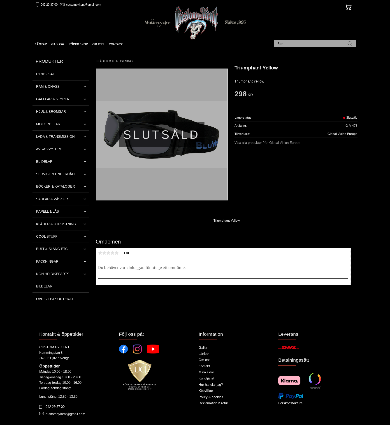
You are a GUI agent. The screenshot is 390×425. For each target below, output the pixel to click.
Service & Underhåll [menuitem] (56, 174)
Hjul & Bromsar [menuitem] (51, 111)
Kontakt (204, 366)
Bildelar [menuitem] (44, 286)
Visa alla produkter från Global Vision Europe (267, 143)
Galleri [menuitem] (57, 44)
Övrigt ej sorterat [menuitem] (54, 299)
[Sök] (350, 44)
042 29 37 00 (49, 4)
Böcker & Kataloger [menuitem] (55, 186)
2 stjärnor (104, 253)
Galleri (203, 347)
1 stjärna (100, 253)
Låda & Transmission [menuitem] (55, 136)
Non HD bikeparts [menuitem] (52, 274)
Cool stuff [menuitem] (46, 236)
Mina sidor (206, 372)
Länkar (204, 354)
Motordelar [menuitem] (48, 124)
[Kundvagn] (348, 7)
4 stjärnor (112, 253)
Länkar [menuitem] (41, 44)
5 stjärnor (116, 253)
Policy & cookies (211, 397)
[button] (85, 86)
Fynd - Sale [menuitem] (46, 74)
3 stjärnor (108, 253)
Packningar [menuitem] (47, 261)
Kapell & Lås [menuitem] (47, 211)
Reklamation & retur (213, 403)
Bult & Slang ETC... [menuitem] (53, 249)
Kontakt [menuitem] (116, 44)
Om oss (205, 360)
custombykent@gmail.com (83, 4)
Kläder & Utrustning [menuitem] (56, 224)
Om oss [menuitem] (98, 44)
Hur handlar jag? (211, 384)
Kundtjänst (206, 378)
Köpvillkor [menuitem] (78, 44)
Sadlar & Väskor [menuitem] (52, 199)
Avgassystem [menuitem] (49, 149)
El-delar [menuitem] (44, 161)
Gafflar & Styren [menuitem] (53, 99)
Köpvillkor (206, 391)
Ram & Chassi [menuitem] (48, 86)
